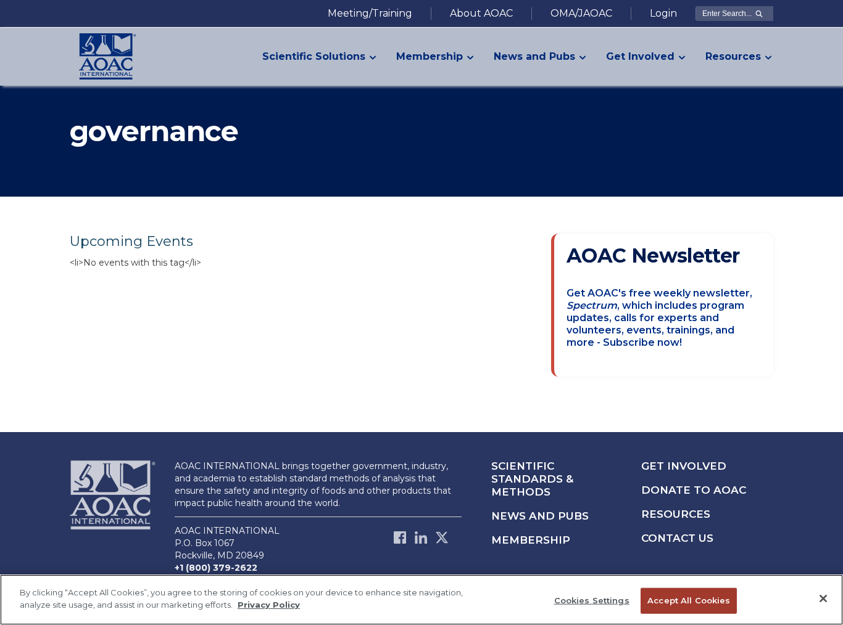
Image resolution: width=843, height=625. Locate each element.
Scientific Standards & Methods (532, 479)
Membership (530, 540)
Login (663, 13)
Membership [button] (429, 56)
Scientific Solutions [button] (313, 56)
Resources (675, 514)
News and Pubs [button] (534, 56)
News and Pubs (540, 516)
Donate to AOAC (693, 490)
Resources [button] (733, 56)
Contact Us (677, 538)
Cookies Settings (591, 600)
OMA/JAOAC (581, 13)
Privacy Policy (269, 604)
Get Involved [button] (640, 56)
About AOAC (481, 13)
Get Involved (683, 466)
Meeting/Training (370, 13)
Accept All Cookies (688, 600)
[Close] (823, 598)
